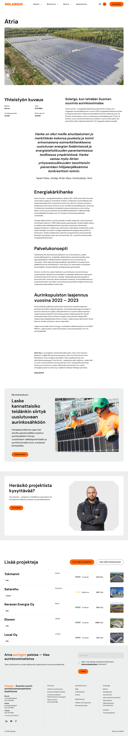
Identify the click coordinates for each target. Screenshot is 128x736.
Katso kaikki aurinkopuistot (82, 562)
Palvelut (36, 4)
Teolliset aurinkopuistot (83, 703)
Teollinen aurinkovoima (55, 689)
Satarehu (11, 589)
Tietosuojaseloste (109, 713)
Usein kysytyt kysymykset (112, 697)
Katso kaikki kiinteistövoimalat (110, 562)
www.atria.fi (39, 373)
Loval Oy (11, 635)
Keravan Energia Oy (19, 604)
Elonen (9, 619)
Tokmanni (11, 574)
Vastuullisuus (107, 700)
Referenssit (51, 4)
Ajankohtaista (81, 4)
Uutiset (77, 695)
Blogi (76, 689)
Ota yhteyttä (116, 4)
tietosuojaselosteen (89, 664)
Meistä (66, 4)
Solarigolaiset (107, 692)
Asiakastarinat (80, 692)
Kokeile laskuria (20, 454)
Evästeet (106, 710)
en (100, 4)
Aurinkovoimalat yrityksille (56, 692)
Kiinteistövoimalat (81, 705)
